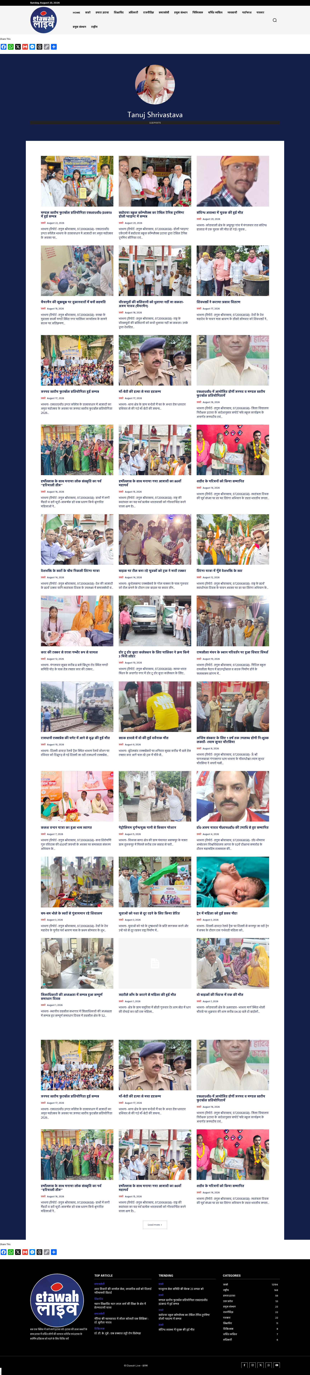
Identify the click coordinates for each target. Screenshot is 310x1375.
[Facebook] (244, 1365)
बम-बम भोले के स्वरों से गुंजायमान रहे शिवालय (71, 913)
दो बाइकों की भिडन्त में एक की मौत (220, 995)
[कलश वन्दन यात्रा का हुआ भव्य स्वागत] (77, 796)
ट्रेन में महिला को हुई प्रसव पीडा (217, 913)
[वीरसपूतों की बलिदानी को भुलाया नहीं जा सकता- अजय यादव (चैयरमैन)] (155, 270)
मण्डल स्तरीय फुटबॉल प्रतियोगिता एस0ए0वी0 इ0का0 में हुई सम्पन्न (76, 214)
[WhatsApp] (269, 1365)
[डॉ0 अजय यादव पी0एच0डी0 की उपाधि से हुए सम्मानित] (233, 796)
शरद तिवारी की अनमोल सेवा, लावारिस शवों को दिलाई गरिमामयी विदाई (122, 1291)
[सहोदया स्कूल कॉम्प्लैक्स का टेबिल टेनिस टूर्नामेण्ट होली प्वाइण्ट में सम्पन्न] (155, 181)
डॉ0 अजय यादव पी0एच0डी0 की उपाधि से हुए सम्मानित (233, 827)
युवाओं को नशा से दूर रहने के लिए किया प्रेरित (149, 913)
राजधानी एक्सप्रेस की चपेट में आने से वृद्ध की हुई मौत (75, 738)
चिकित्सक (99, 1329)
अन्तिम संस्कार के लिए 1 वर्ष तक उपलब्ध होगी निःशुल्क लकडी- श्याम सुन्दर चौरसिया (233, 740)
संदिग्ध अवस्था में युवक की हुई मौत (220, 213)
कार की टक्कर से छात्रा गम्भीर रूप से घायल (69, 652)
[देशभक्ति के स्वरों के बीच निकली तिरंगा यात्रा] (77, 539)
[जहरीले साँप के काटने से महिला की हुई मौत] (155, 963)
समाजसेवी (99, 1284)
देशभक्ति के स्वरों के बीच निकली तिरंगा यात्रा (70, 571)
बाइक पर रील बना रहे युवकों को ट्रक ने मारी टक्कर (152, 571)
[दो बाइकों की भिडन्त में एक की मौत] (233, 963)
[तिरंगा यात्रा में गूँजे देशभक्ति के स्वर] (233, 539)
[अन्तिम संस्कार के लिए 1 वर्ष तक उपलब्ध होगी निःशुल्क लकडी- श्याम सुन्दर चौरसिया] (233, 706)
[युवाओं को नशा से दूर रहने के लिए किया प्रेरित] (155, 882)
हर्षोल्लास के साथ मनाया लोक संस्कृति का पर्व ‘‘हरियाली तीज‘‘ (71, 483)
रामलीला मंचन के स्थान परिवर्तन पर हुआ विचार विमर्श (232, 652)
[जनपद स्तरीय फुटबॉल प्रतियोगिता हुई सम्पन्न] (77, 360)
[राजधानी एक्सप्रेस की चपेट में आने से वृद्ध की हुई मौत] (77, 706)
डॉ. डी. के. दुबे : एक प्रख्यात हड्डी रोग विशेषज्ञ (117, 1333)
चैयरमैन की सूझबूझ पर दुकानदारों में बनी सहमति (73, 302)
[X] (260, 1365)
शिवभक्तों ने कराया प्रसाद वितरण (218, 302)
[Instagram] (252, 1365)
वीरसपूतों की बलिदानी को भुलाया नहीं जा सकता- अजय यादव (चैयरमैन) (151, 304)
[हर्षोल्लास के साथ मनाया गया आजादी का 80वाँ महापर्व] (155, 450)
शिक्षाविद (98, 1299)
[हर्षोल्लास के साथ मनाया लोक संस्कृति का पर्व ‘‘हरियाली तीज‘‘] (77, 450)
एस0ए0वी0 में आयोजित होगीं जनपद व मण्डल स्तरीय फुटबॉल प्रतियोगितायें (231, 393)
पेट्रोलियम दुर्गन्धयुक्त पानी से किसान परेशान (147, 827)
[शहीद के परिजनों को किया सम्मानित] (233, 450)
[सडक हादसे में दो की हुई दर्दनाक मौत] (155, 706)
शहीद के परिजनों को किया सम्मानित (220, 481)
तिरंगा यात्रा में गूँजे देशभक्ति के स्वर (219, 571)
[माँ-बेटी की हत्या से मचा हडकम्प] (155, 360)
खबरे (43, 223)
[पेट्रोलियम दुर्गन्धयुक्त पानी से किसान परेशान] (155, 796)
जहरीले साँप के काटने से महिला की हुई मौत (147, 995)
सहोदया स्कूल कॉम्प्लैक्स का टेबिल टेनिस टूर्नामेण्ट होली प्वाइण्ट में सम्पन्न (151, 214)
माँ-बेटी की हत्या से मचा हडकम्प (140, 392)
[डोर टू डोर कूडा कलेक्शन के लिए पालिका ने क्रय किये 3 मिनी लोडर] (155, 621)
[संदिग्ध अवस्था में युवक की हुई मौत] (233, 181)
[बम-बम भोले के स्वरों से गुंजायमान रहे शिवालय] (77, 882)
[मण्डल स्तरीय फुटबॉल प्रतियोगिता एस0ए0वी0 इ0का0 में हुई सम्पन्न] (77, 181)
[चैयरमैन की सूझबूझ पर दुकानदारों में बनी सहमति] (77, 270)
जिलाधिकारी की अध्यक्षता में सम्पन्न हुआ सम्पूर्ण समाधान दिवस (71, 997)
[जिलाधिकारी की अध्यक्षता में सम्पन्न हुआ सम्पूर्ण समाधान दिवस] (77, 963)
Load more (154, 1224)
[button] (274, 20)
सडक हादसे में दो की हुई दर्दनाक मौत (143, 738)
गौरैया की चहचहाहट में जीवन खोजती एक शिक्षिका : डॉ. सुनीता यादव (121, 1321)
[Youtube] (277, 1365)
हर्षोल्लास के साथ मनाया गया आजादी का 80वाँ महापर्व (150, 483)
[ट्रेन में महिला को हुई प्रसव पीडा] (233, 882)
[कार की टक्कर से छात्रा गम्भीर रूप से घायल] (77, 621)
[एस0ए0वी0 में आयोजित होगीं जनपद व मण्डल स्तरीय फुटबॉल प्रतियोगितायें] (233, 360)
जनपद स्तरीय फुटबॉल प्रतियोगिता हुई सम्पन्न (70, 392)
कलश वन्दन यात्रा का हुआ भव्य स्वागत (66, 827)
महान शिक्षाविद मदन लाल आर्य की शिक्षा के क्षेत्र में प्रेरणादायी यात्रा (120, 1306)
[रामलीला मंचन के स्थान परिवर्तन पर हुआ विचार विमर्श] (233, 621)
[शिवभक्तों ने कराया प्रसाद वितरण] (233, 270)
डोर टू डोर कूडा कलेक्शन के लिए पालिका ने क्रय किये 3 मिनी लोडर (154, 654)
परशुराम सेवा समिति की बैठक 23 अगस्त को (181, 1289)
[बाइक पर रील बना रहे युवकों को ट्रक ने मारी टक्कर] (155, 539)
